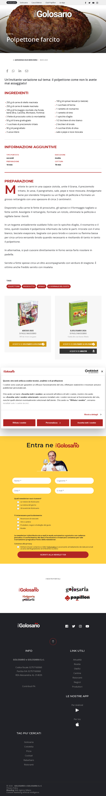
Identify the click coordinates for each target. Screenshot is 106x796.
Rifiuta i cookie (19, 423)
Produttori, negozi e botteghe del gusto (35, 525)
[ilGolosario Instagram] (97, 2)
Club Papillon (51, 2)
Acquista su (78, 351)
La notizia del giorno (28, 505)
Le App (62, 2)
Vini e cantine (25, 522)
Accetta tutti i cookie (86, 423)
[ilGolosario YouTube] (93, 2)
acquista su (28, 344)
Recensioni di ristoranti (29, 519)
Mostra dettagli (91, 414)
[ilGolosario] (53, 13)
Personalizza (51, 423)
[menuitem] (28, 686)
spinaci (41, 286)
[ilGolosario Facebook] (86, 2)
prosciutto (29, 286)
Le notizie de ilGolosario (29, 502)
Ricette (9, 34)
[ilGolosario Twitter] (89, 2)
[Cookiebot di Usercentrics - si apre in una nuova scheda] (87, 371)
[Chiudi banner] (102, 371)
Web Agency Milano (23, 790)
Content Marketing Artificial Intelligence (22, 792)
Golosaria (24, 2)
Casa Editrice (37, 2)
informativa (51, 547)
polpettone (14, 286)
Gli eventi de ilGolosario (29, 508)
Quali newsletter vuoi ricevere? (27, 498)
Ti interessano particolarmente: (28, 515)
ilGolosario (11, 2)
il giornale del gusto (58, 286)
